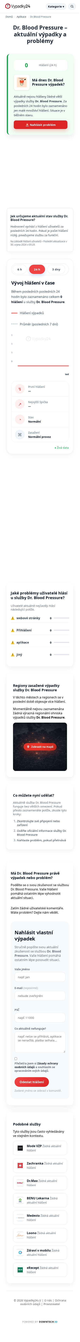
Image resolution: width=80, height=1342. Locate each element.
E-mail (26, 988)
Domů (9, 16)
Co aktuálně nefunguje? (30, 1028)
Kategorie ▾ (56, 6)
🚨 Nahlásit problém (40, 125)
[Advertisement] (40, 168)
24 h (37, 269)
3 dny (56, 269)
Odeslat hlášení (32, 1082)
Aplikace (21, 16)
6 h (19, 269)
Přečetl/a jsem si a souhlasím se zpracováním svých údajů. (36, 1067)
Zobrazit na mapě (42, 747)
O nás (48, 1300)
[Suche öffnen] (72, 6)
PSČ (17, 1010)
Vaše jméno (22, 969)
